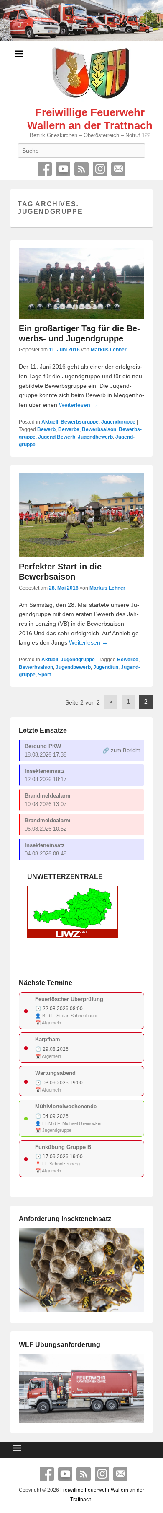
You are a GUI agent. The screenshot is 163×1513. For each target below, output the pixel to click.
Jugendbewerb (95, 437)
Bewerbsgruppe (80, 422)
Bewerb (46, 429)
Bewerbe (68, 429)
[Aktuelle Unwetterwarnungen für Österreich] (72, 936)
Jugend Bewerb (56, 437)
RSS (81, 169)
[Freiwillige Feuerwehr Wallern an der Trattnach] (81, 20)
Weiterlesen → (78, 404)
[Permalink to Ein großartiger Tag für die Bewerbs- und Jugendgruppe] (81, 283)
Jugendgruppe (118, 422)
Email (118, 169)
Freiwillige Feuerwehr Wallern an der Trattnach (90, 119)
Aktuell (49, 422)
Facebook (45, 169)
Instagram (100, 169)
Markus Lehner (109, 350)
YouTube (63, 169)
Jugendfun (105, 667)
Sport (44, 675)
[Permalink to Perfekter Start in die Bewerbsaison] (81, 515)
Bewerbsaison (99, 429)
